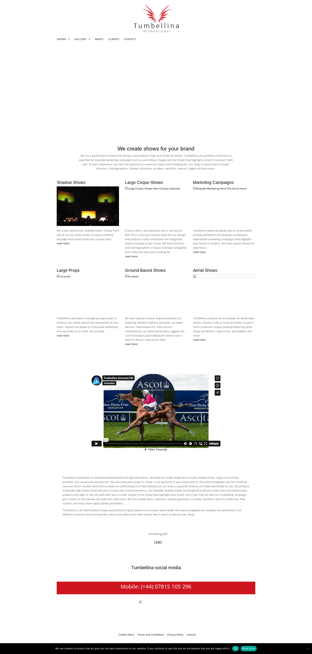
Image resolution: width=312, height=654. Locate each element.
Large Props (68, 270)
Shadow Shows (71, 182)
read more (63, 243)
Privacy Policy (175, 634)
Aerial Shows (205, 270)
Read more (248, 648)
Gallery (80, 39)
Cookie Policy (126, 634)
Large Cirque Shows (144, 182)
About (99, 39)
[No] (307, 648)
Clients (113, 39)
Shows (61, 39)
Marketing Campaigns (213, 182)
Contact (130, 39)
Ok (235, 648)
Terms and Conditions (150, 634)
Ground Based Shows (145, 270)
